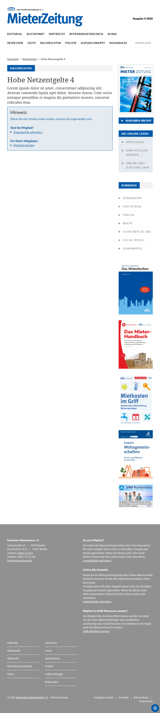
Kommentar (132, 198)
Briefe (128, 223)
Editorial (14, 34)
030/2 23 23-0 (25, 553)
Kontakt (124, 697)
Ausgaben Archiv (138, 120)
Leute (32, 43)
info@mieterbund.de (19, 560)
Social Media (133, 240)
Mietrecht (57, 34)
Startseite (13, 59)
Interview (15, 43)
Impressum (146, 701)
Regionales (118, 43)
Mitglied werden (24, 145)
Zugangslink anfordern (27, 132)
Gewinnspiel (133, 248)
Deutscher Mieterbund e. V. (32, 697)
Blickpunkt (36, 34)
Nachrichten (50, 43)
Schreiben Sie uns (137, 231)
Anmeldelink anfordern (97, 560)
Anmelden (143, 43)
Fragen (128, 214)
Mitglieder (135, 142)
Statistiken (132, 206)
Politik (70, 43)
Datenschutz (141, 697)
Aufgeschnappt (93, 43)
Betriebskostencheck (86, 34)
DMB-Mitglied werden (137, 152)
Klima (112, 34)
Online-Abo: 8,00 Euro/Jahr (137, 165)
